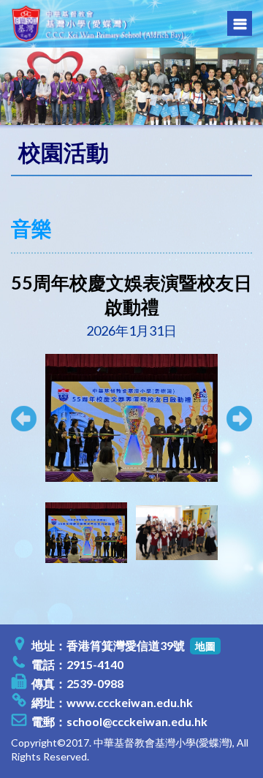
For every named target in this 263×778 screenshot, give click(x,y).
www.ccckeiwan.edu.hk (129, 702)
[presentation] (30, 532)
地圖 (205, 646)
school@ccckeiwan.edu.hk (136, 721)
